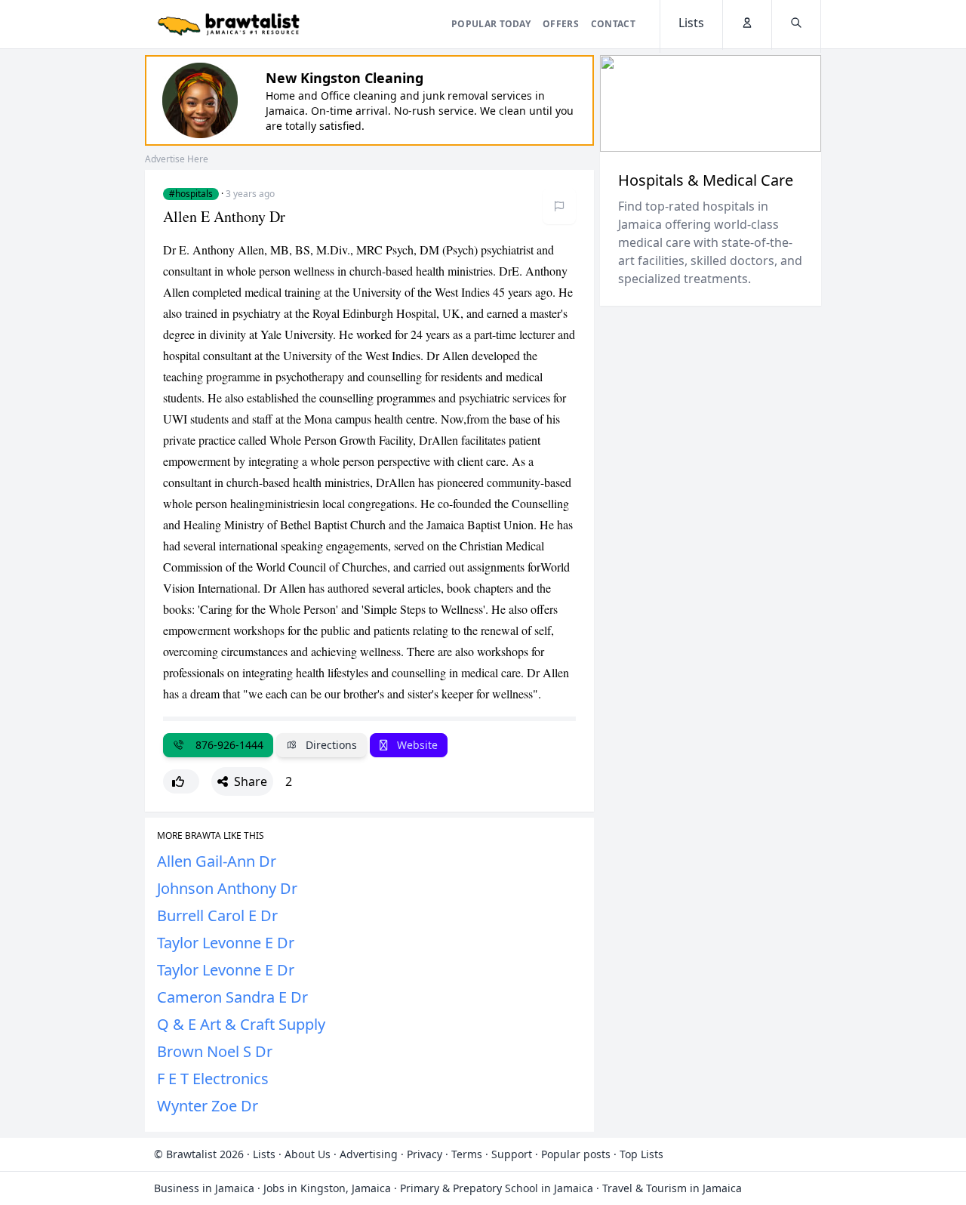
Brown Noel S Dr (214, 1051)
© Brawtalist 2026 (199, 1154)
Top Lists (641, 1154)
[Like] (181, 781)
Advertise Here (176, 159)
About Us (308, 1154)
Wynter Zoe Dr (207, 1106)
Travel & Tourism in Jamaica (672, 1188)
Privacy (424, 1154)
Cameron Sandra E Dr (232, 997)
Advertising (369, 1154)
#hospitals (191, 194)
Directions (330, 745)
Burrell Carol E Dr (217, 915)
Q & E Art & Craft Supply (241, 1024)
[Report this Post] (559, 206)
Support (511, 1154)
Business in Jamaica (204, 1188)
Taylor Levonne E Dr (225, 942)
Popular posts (576, 1154)
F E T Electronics (213, 1078)
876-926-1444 (226, 745)
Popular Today (491, 23)
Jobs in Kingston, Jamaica (327, 1188)
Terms (466, 1154)
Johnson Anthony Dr (227, 888)
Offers (561, 23)
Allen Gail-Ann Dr (216, 861)
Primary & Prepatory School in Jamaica (496, 1188)
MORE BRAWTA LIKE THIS (210, 836)
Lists (264, 1154)
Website (416, 745)
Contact (613, 23)
